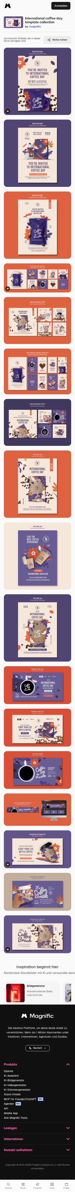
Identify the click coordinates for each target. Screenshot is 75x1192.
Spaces (8, 1071)
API (6, 1108)
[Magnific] (8, 6)
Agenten (12, 1103)
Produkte (10, 1064)
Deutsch (37, 1048)
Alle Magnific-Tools (15, 1118)
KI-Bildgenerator (14, 1080)
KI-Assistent (11, 1075)
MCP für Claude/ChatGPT (23, 1099)
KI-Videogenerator (15, 1085)
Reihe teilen (59, 39)
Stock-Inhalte (12, 1094)
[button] (38, 1048)
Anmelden (60, 5)
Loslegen (10, 1128)
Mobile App (11, 1113)
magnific (35, 26)
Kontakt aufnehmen (18, 1150)
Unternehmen (13, 1139)
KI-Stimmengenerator (17, 1089)
